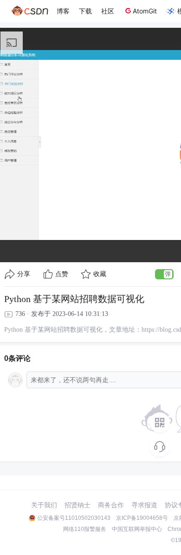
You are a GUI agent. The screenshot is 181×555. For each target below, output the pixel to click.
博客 (63, 11)
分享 (23, 274)
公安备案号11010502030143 (73, 518)
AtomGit (145, 11)
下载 (85, 11)
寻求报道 (144, 505)
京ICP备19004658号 (142, 518)
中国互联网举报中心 (137, 529)
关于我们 (44, 505)
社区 (107, 11)
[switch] (164, 274)
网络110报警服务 (84, 529)
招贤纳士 (77, 505)
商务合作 (111, 505)
